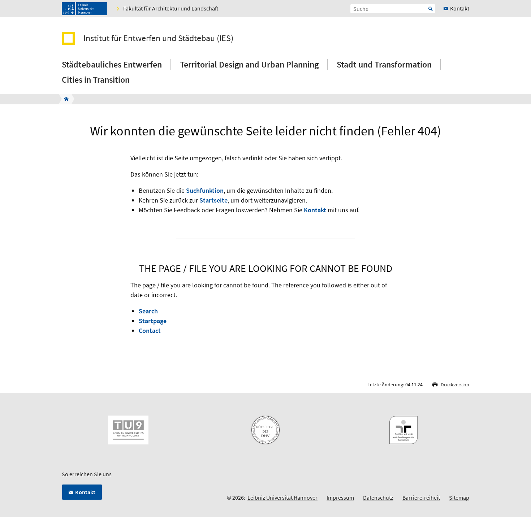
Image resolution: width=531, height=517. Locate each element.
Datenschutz (378, 497)
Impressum (340, 497)
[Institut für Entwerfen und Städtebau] (64, 99)
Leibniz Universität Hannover (282, 497)
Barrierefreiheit (421, 497)
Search (148, 311)
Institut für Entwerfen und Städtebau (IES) (158, 38)
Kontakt (315, 210)
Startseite (213, 200)
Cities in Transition (96, 79)
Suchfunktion (205, 190)
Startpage (153, 321)
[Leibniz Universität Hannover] (84, 8)
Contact (150, 330)
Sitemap (459, 497)
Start (430, 8)
